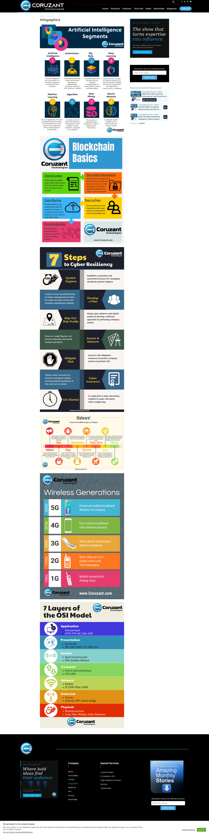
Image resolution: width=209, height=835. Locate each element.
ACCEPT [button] (201, 830)
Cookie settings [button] (188, 830)
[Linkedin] (184, 1)
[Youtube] (190, 1)
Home (42, 16)
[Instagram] (187, 1)
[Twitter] (181, 1)
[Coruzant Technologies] (42, 6)
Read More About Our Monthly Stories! (149, 69)
